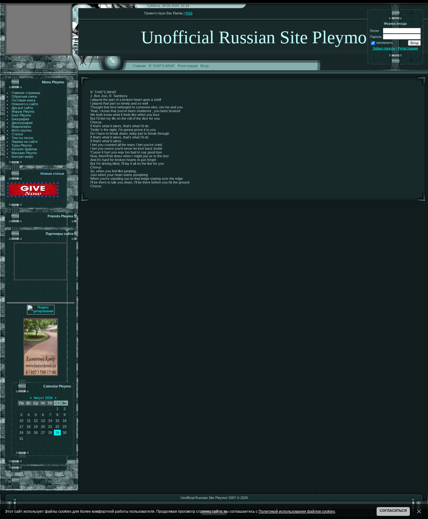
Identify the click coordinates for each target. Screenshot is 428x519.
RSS (188, 13)
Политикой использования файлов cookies (296, 511)
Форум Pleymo (23, 111)
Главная (139, 66)
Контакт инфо (22, 156)
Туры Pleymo (22, 145)
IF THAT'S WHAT (162, 66)
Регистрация (188, 66)
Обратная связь (24, 96)
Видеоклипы (21, 126)
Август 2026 (43, 398)
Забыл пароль (384, 48)
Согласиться (393, 510)
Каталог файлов (24, 149)
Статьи (17, 134)
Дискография (22, 123)
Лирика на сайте (25, 141)
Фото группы (22, 130)
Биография (20, 119)
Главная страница (26, 93)
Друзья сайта (22, 108)
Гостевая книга (23, 100)
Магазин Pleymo (24, 153)
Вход (204, 66)
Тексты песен (22, 138)
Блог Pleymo (21, 115)
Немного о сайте (25, 104)
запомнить (384, 42)
